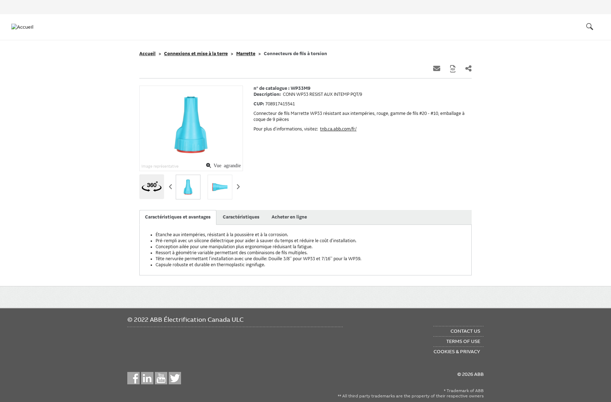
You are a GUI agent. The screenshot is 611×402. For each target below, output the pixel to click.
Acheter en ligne (289, 217)
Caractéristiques (241, 217)
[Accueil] (25, 27)
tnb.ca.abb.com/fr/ (338, 129)
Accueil (147, 53)
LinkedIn (147, 378)
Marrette (245, 53)
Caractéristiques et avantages (178, 217)
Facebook (133, 378)
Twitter (175, 378)
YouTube (161, 378)
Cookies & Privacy (456, 351)
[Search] (590, 27)
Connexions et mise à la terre (196, 53)
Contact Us (465, 331)
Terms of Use (463, 341)
